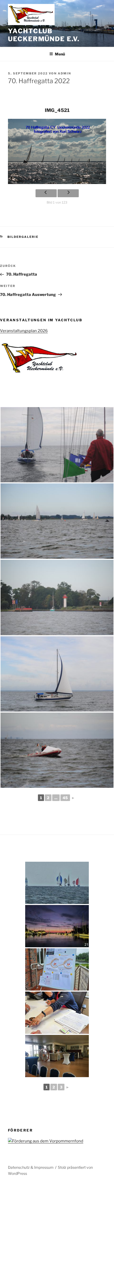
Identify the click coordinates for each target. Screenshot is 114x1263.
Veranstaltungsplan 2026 (24, 330)
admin (64, 73)
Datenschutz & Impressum (31, 1167)
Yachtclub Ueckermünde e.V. (44, 35)
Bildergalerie (23, 237)
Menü (60, 54)
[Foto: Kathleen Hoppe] (57, 444)
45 (65, 797)
